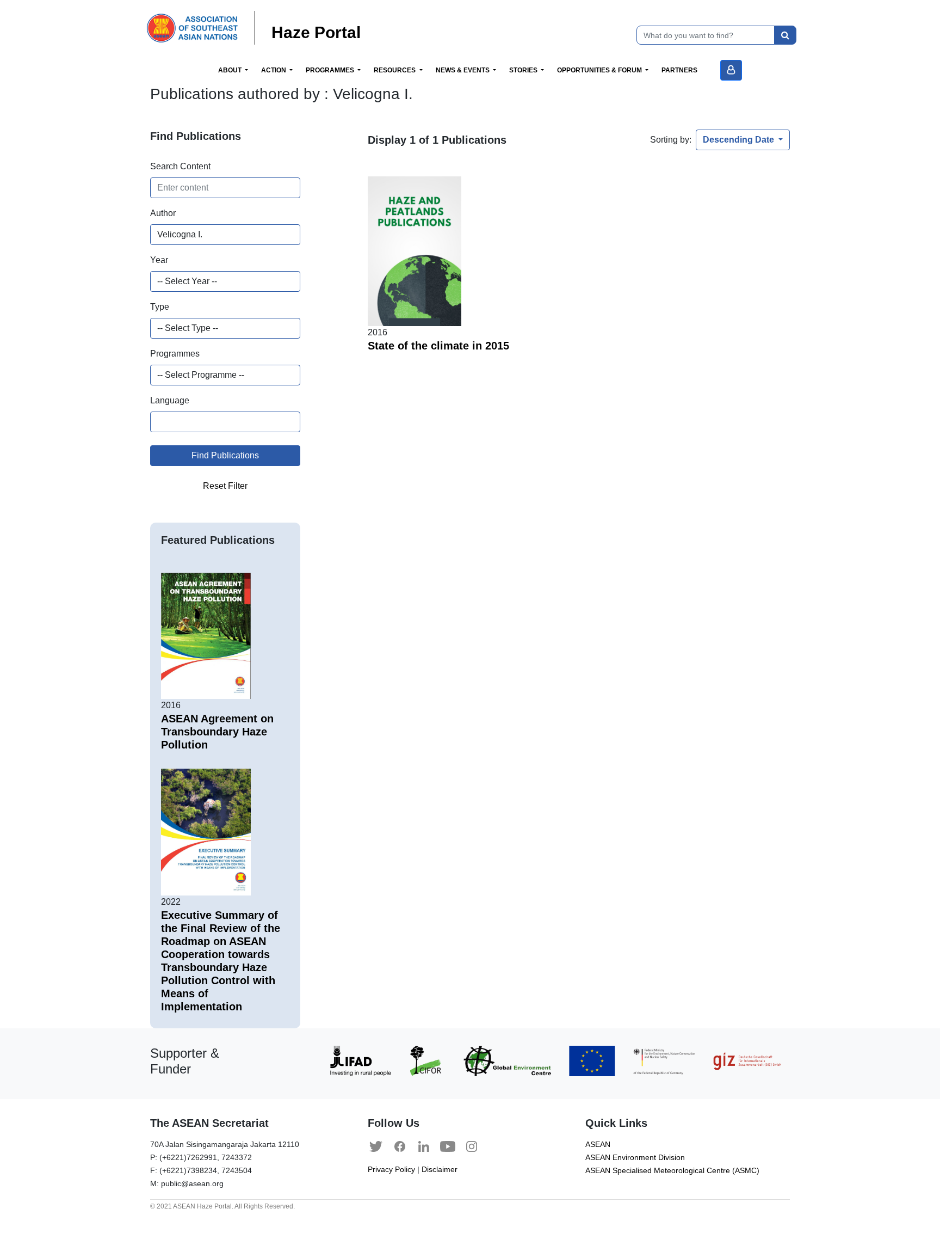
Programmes (175, 353)
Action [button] (274, 70)
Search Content (180, 166)
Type (159, 306)
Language (169, 400)
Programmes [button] (331, 70)
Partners (679, 70)
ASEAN (597, 1144)
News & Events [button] (463, 70)
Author (163, 213)
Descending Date (739, 139)
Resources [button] (395, 70)
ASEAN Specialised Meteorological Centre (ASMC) (672, 1171)
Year (159, 260)
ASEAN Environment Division (635, 1158)
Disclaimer (439, 1169)
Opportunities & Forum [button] (600, 70)
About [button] (230, 70)
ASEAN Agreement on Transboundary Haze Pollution (217, 732)
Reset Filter (225, 485)
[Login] (731, 70)
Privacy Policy (391, 1169)
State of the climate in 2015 (438, 346)
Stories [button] (524, 70)
